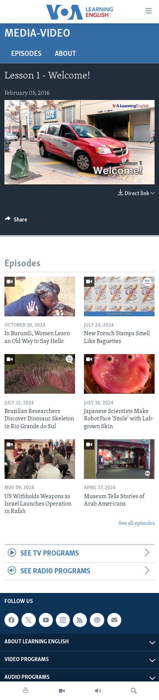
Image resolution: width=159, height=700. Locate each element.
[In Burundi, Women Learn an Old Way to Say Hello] (39, 296)
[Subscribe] (114, 620)
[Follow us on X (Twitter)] (28, 620)
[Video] (62, 690)
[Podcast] (97, 620)
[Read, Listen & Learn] (25, 690)
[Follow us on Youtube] (46, 620)
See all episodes (137, 523)
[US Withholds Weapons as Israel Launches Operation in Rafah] (39, 459)
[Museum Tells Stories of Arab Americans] (119, 459)
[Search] (134, 690)
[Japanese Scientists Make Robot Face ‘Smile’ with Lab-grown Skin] (119, 374)
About (65, 54)
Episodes (26, 54)
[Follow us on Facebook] (11, 620)
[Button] (16, 221)
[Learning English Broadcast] (98, 690)
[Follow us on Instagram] (63, 620)
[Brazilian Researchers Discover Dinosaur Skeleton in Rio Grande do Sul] (39, 374)
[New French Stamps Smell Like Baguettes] (119, 296)
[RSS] (80, 620)
